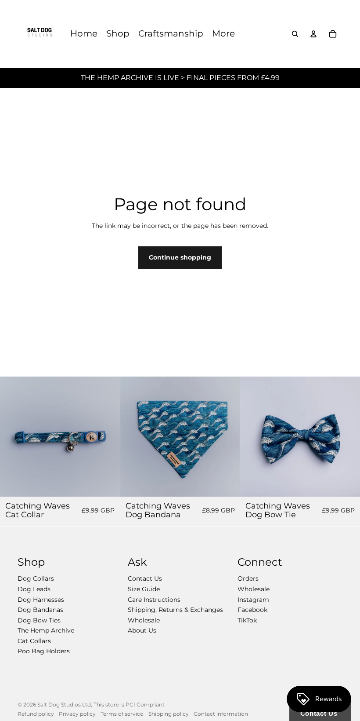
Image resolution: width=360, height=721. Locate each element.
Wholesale (144, 620)
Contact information (221, 713)
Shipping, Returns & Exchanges (175, 610)
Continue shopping (180, 257)
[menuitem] (83, 34)
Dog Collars (36, 578)
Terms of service (122, 713)
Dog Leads (34, 589)
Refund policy (36, 713)
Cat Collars (34, 641)
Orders (248, 578)
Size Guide (144, 589)
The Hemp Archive (46, 630)
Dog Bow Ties (39, 620)
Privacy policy (77, 713)
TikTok (247, 620)
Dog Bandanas (40, 610)
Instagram (253, 600)
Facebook (252, 610)
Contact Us (145, 578)
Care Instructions (154, 600)
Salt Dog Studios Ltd (64, 704)
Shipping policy (168, 713)
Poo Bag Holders (44, 651)
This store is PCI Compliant (129, 704)
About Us (142, 630)
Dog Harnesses (41, 600)
